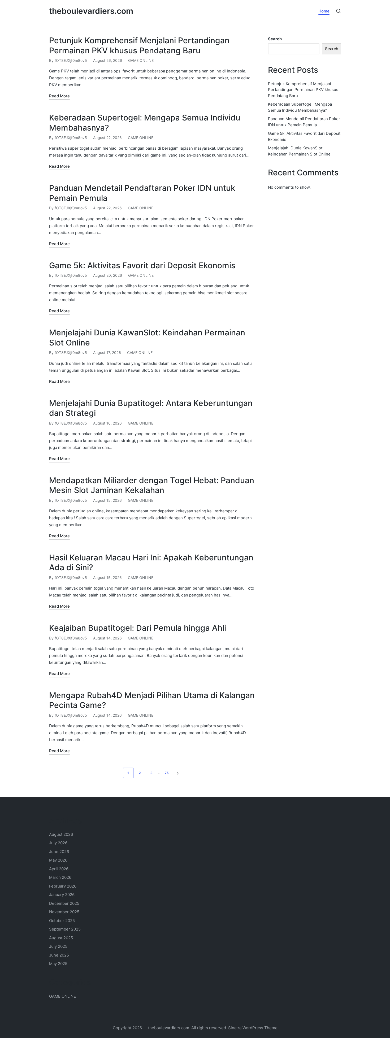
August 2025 (61, 937)
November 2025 (64, 911)
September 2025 (65, 929)
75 (167, 773)
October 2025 (62, 920)
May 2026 (58, 860)
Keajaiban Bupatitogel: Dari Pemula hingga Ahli (137, 628)
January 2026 (62, 894)
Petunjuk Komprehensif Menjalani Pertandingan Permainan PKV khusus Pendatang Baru (139, 45)
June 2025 (59, 955)
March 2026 (60, 877)
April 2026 (58, 868)
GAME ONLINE (141, 60)
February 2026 (62, 886)
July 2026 (58, 842)
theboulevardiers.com (91, 11)
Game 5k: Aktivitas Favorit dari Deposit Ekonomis (142, 265)
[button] (178, 773)
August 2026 (61, 834)
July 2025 (58, 946)
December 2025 (64, 903)
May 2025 (58, 963)
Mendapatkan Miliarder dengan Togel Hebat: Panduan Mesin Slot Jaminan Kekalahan (151, 485)
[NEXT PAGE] (177, 773)
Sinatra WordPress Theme (253, 1027)
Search (275, 38)
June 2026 (59, 851)
